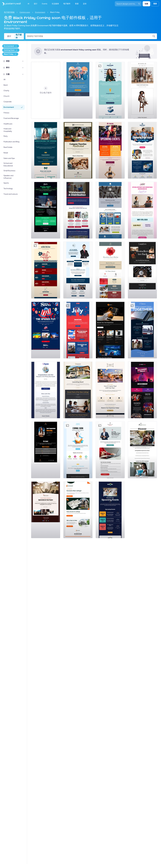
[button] (23, 61)
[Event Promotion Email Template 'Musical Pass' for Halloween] (142, 389)
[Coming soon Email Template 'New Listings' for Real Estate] (77, 389)
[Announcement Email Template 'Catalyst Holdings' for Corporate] (45, 150)
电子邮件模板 (9, 12)
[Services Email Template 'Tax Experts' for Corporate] (110, 449)
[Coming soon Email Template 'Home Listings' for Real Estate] (77, 509)
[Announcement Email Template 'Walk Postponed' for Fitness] (77, 90)
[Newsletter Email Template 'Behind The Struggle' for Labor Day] (110, 210)
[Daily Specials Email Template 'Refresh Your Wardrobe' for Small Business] (142, 90)
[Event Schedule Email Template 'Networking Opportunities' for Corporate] (110, 509)
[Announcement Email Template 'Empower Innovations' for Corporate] (110, 90)
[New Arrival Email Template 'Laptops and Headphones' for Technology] (110, 330)
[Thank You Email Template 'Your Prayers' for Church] (45, 509)
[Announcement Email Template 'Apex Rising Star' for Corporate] (45, 389)
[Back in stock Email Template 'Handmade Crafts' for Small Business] (142, 270)
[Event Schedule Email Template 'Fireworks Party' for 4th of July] (77, 330)
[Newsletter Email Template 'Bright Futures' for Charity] (142, 150)
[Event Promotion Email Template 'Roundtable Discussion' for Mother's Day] (142, 210)
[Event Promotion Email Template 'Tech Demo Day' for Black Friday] (45, 210)
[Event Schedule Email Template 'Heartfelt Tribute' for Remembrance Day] (110, 270)
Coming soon (25, 12)
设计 (9, 36)
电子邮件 (19, 36)
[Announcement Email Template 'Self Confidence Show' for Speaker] (45, 449)
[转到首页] (10, 3)
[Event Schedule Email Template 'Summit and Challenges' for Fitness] (110, 150)
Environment (40, 12)
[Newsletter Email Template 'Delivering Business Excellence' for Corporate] (77, 270)
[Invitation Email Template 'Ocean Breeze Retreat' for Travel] (142, 449)
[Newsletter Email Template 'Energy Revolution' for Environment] (142, 330)
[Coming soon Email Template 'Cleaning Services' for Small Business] (77, 449)
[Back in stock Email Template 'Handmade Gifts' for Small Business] (77, 150)
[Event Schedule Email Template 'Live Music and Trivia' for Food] (45, 270)
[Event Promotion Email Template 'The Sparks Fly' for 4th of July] (45, 330)
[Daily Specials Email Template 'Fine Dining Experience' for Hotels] (110, 389)
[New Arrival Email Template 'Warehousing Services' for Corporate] (77, 210)
